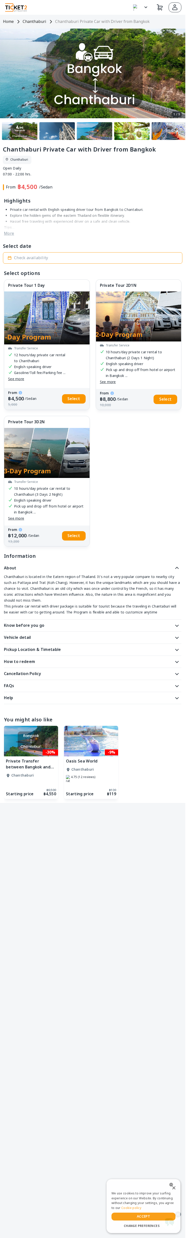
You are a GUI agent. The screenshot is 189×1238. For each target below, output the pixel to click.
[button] (175, 7)
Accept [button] (143, 1216)
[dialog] (143, 1206)
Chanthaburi (34, 22)
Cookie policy (131, 1208)
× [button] (173, 1188)
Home (8, 22)
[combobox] (172, 1185)
